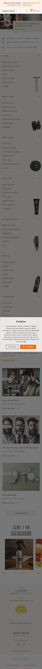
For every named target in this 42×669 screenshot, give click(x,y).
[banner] (8, 11)
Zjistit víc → (27, 5)
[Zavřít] (38, 2)
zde (24, 342)
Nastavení (12, 347)
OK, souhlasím (28, 347)
